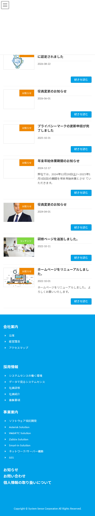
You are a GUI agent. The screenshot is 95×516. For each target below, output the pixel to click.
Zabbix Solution (18, 439)
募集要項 (14, 400)
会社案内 (10, 327)
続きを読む (81, 79)
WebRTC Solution (20, 433)
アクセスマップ (18, 348)
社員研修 (14, 388)
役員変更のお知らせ (52, 91)
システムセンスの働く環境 (25, 375)
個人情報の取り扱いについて (27, 483)
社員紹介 (14, 394)
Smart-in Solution (19, 445)
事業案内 (10, 412)
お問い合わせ (14, 476)
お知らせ (10, 470)
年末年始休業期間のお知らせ (59, 161)
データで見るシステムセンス (27, 382)
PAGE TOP (88, 495)
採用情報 (10, 367)
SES (11, 457)
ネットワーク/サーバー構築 (26, 451)
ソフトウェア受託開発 (23, 421)
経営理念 (14, 341)
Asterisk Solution (19, 427)
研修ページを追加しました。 (59, 239)
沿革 (12, 335)
